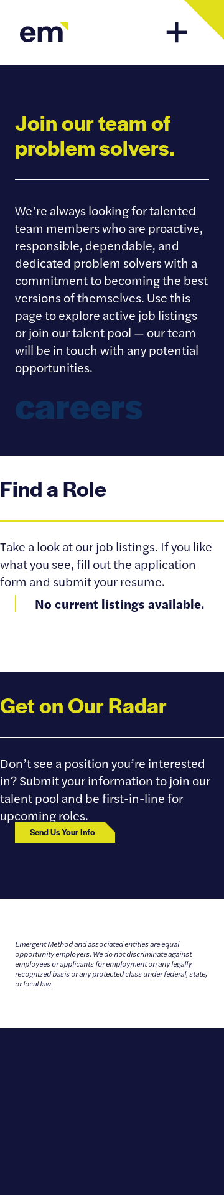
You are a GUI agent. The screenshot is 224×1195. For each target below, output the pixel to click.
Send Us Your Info (62, 832)
